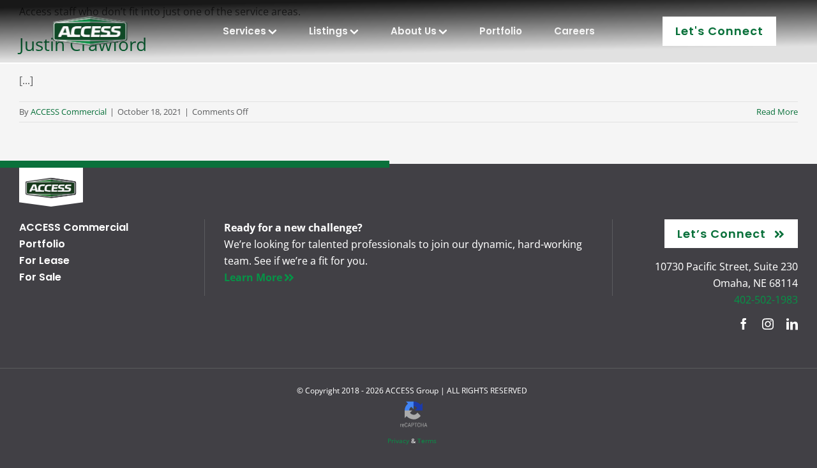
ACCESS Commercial (69, 111)
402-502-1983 (766, 300)
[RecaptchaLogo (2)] (414, 400)
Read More (777, 111)
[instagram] (768, 324)
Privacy (398, 440)
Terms (427, 440)
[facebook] (743, 324)
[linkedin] (792, 324)
